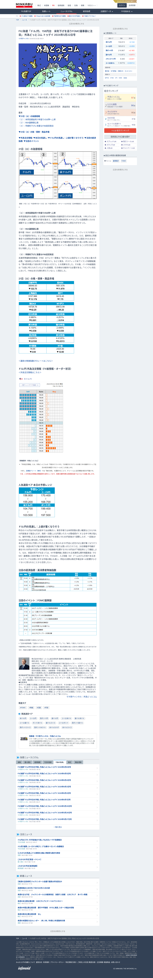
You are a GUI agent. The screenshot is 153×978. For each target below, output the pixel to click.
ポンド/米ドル (37, 723)
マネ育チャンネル (24, 38)
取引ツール (127, 141)
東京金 (107, 71)
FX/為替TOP (26, 11)
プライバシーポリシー (57, 962)
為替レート (46, 11)
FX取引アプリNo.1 (89, 16)
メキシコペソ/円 (111, 59)
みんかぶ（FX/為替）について (25, 962)
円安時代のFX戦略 (60, 16)
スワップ (110, 145)
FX (53, 5)
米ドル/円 (23, 718)
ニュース (24, 20)
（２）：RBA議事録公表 (29, 123)
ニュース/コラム (66, 11)
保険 (82, 5)
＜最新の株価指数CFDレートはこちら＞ (36, 361)
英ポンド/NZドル (40, 727)
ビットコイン (128, 71)
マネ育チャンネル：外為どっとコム (81, 697)
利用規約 (46, 962)
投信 (69, 5)
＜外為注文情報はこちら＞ (30, 372)
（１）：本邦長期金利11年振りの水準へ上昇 (37, 119)
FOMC (124, 161)
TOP (17, 20)
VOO (120, 78)
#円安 (46, 707)
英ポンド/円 (44, 718)
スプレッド (110, 141)
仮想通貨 (61, 5)
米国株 (46, 5)
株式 (39, 5)
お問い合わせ (115, 962)
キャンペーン (128, 148)
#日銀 (39, 707)
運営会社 (39, 962)
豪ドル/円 (55, 718)
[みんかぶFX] (24, 5)
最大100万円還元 (74, 16)
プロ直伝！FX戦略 (26, 16)
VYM (112, 78)
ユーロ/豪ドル (24, 723)
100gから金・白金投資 (43, 16)
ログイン (122, 5)
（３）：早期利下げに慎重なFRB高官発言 (36, 126)
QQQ (125, 78)
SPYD (107, 78)
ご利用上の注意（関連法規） (86, 962)
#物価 (31, 707)
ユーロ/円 (33, 718)
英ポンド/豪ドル (77, 723)
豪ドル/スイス (50, 723)
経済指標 (86, 11)
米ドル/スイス (67, 727)
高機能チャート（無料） (34, 471)
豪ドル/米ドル (79, 718)
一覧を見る (58, 827)
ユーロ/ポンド (63, 723)
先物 (76, 5)
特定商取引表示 (71, 962)
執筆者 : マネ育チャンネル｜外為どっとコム (45, 736)
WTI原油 (113, 71)
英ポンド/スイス (25, 727)
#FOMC (23, 707)
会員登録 (132, 5)
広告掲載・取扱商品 (103, 962)
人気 (108, 148)
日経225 (120, 71)
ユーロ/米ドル (66, 718)
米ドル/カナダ (54, 727)
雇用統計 (116, 161)
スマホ (125, 145)
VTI (116, 78)
